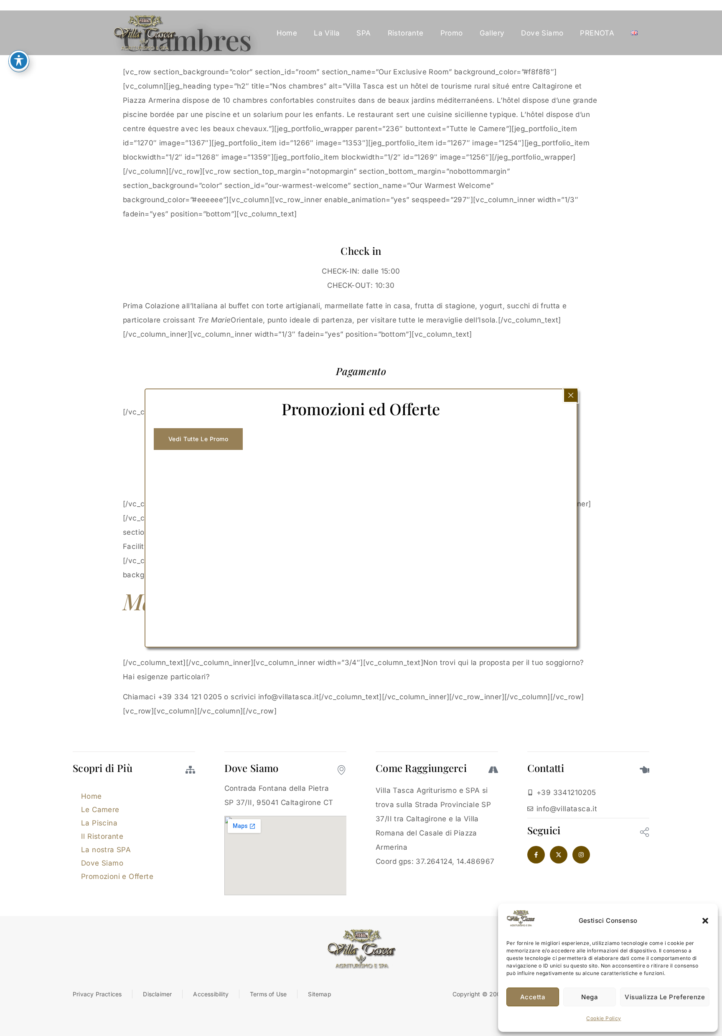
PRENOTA (597, 33)
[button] (705, 921)
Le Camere (100, 809)
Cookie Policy (603, 1018)
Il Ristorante (102, 836)
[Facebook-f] (536, 854)
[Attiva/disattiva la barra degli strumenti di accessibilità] (19, 61)
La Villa (327, 33)
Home (287, 33)
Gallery (492, 33)
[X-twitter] (558, 854)
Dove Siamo (542, 33)
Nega (589, 997)
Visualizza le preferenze (665, 997)
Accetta (533, 997)
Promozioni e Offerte (117, 876)
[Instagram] (581, 854)
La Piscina (99, 823)
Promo (451, 33)
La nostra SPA (106, 850)
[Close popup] (570, 395)
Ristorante (406, 33)
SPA (363, 33)
